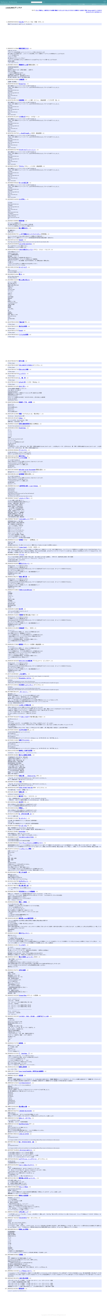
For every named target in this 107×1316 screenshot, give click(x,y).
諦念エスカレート (24, 563)
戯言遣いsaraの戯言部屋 (26, 918)
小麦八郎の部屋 (23, 1278)
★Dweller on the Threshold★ (27, 469)
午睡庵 (21, 615)
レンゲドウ (22, 373)
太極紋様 (21, 79)
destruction (22, 831)
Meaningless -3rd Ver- (25, 678)
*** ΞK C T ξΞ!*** (24, 716)
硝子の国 (21, 361)
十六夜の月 (22, 116)
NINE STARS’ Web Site (26, 787)
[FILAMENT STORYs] (26, 365)
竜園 (20, 413)
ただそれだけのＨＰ (25, 1083)
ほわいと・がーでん (25, 1118)
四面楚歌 (21, 100)
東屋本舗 (21, 220)
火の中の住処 (23, 730)
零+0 (20, 274)
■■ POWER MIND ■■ (26, 1142)
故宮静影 (21, 474)
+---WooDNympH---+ (25, 133)
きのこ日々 (22, 386)
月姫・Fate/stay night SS (90, 10)
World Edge (22, 428)
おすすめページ (98, 12)
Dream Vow (22, 83)
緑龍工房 (21, 792)
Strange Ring (22, 995)
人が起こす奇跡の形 (25, 705)
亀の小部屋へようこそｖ (26, 957)
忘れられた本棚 (23, 369)
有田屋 (21, 1075)
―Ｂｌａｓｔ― (23, 691)
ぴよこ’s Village (23, 1187)
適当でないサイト (24, 933)
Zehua (20, 418)
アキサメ (21, 166)
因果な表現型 (23, 1067)
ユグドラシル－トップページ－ (28, 1159)
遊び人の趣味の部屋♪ (25, 755)
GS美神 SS (76, 10)
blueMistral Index (24, 1124)
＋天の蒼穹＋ (23, 674)
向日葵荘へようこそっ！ (26, 685)
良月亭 (21, 609)
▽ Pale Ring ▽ (24, 1053)
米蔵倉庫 (21, 628)
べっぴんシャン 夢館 (25, 848)
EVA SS (72, 10)
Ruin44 (21, 240)
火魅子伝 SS (47, 10)
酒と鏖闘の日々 (23, 228)
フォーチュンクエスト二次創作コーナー (31, 843)
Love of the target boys (25, 244)
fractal (21, 330)
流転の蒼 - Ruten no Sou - (27, 775)
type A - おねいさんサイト (26, 1165)
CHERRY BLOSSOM (25, 1111)
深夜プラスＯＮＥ (24, 740)
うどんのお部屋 (23, 334)
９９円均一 (22, 199)
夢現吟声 (21, 1288)
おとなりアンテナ (90, 12)
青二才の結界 (23, 872)
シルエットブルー (24, 498)
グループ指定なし (40, 10)
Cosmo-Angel (23, 547)
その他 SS (82, 10)
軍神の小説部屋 (23, 1195)
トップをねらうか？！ (25, 1271)
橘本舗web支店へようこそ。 (27, 1178)
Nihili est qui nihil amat (25, 589)
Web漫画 (52, 10)
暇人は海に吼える (24, 280)
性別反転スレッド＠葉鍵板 (27, 891)
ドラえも (21, 554)
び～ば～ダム (23, 825)
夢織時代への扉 (23, 64)
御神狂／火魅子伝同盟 (25, 750)
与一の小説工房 (23, 182)
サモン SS (67, 10)
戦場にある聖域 (23, 1229)
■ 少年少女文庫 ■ (25, 814)
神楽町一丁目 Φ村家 (25, 402)
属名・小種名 (23, 902)
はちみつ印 (22, 382)
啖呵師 (21, 644)
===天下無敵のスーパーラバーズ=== (30, 234)
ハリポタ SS (99, 10)
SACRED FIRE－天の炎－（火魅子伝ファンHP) (34, 1016)
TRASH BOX (23, 1217)
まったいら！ (23, 818)
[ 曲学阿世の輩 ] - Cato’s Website (28, 486)
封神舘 (21, 540)
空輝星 (21, 1254)
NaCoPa (21, 22)
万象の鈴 (21, 322)
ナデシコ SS (61, 10)
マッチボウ (22, 945)
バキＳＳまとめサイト (25, 1150)
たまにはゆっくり (24, 519)
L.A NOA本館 (23, 458)
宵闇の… (21, 808)
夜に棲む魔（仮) (24, 885)
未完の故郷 (22, 970)
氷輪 (20, 781)
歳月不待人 (22, 456)
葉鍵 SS (56, 10)
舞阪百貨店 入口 (24, 48)
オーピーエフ (23, 267)
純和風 (21, 1043)
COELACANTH (24, 1134)
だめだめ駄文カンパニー (26, 249)
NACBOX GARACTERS (26, 837)
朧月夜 (21, 796)
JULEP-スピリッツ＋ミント (27, 149)
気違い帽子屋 (23, 576)
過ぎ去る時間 (23, 326)
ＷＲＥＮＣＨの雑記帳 (25, 660)
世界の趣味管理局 (24, 423)
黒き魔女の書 (23, 1106)
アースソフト (23, 450)
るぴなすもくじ (23, 881)
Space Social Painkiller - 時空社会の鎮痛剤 (31, 1071)
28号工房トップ (23, 1212)
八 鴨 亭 (22, 378)
